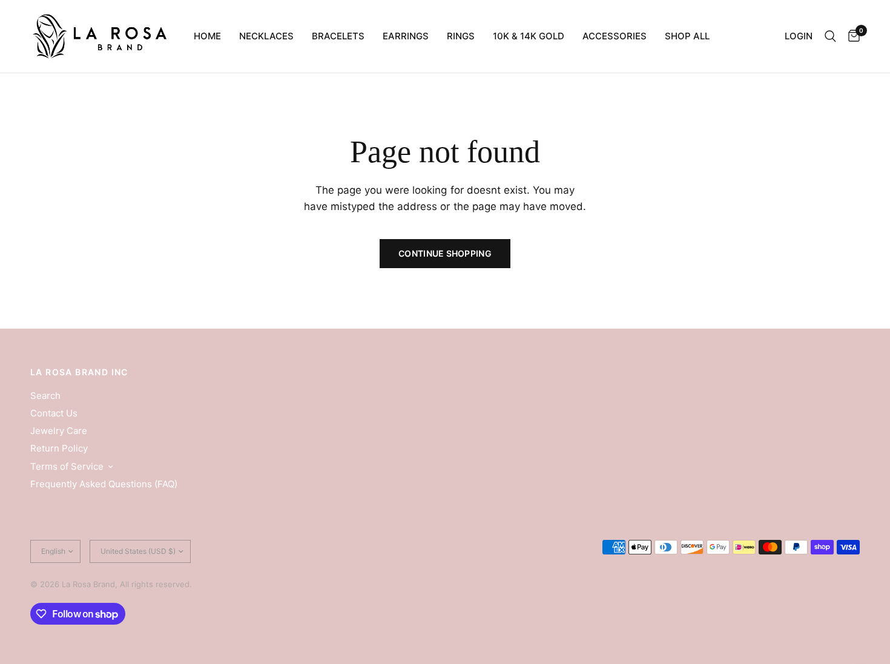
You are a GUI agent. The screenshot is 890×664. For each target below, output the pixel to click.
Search (45, 395)
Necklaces (266, 36)
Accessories (614, 36)
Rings (461, 36)
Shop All (687, 36)
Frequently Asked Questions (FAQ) (103, 484)
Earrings (406, 36)
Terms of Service (67, 466)
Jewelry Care (58, 430)
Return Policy (59, 448)
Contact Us (53, 413)
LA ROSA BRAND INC (79, 372)
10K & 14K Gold (528, 36)
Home (207, 36)
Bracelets (338, 36)
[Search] (830, 36)
